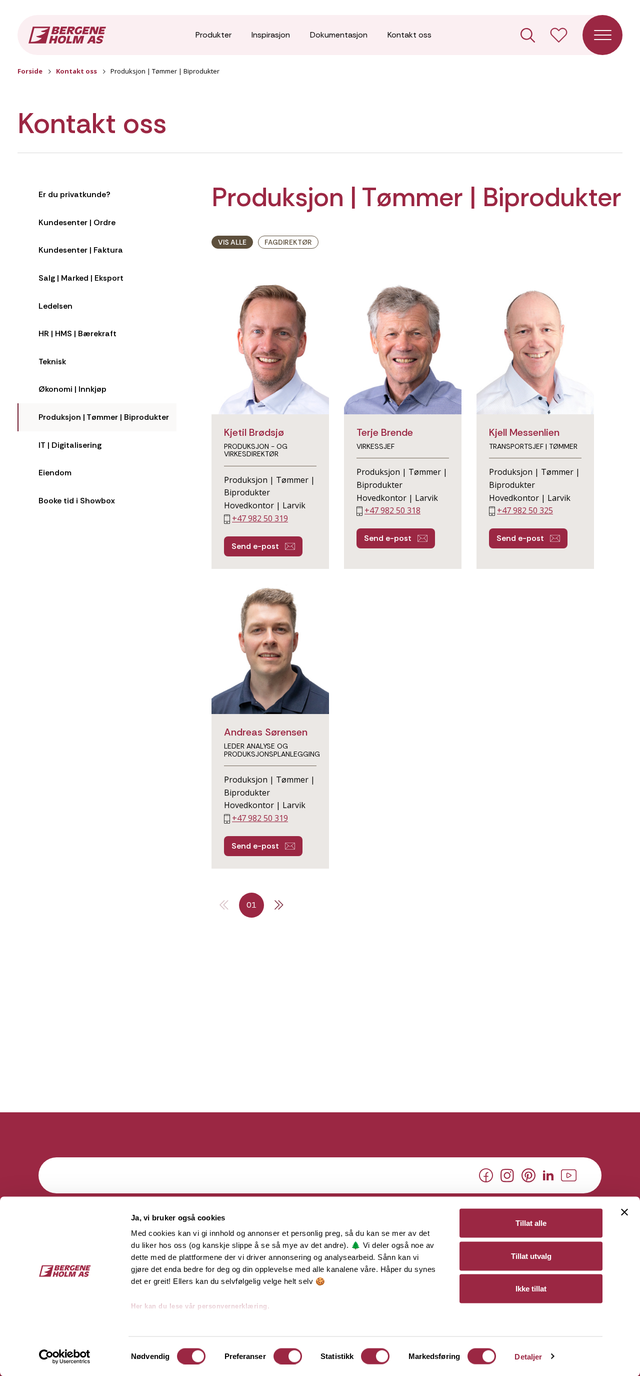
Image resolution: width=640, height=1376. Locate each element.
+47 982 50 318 (392, 510)
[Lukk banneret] (624, 1212)
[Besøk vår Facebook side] (486, 1174)
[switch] (288, 1356)
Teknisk (52, 361)
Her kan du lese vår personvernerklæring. (200, 1306)
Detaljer (528, 1356)
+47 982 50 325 (525, 510)
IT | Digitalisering (70, 445)
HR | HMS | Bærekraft (77, 333)
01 (251, 905)
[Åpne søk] (527, 35)
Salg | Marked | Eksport (81, 278)
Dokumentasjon (339, 35)
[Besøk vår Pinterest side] (529, 1174)
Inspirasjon (271, 35)
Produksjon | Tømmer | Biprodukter (103, 417)
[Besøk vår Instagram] (507, 1174)
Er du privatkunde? (74, 194)
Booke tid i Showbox (76, 500)
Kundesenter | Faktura (80, 250)
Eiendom (55, 472)
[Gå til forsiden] (67, 34)
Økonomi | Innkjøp (72, 389)
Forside (30, 71)
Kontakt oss (410, 35)
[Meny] (602, 35)
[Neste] (279, 905)
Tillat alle (531, 1223)
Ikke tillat (531, 1288)
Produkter (214, 35)
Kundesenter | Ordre (77, 222)
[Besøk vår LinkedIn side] (548, 1174)
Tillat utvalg (531, 1255)
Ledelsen (55, 306)
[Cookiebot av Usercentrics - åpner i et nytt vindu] (64, 1356)
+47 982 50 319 (260, 518)
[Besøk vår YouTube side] (568, 1174)
